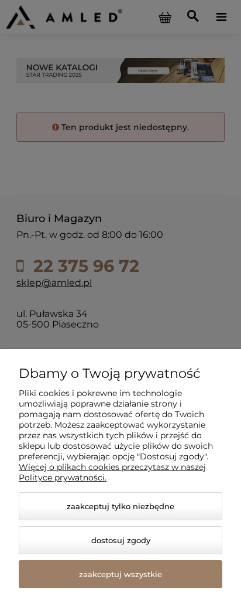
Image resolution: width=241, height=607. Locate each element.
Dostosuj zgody (120, 540)
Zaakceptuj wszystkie (120, 574)
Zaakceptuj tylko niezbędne (120, 506)
